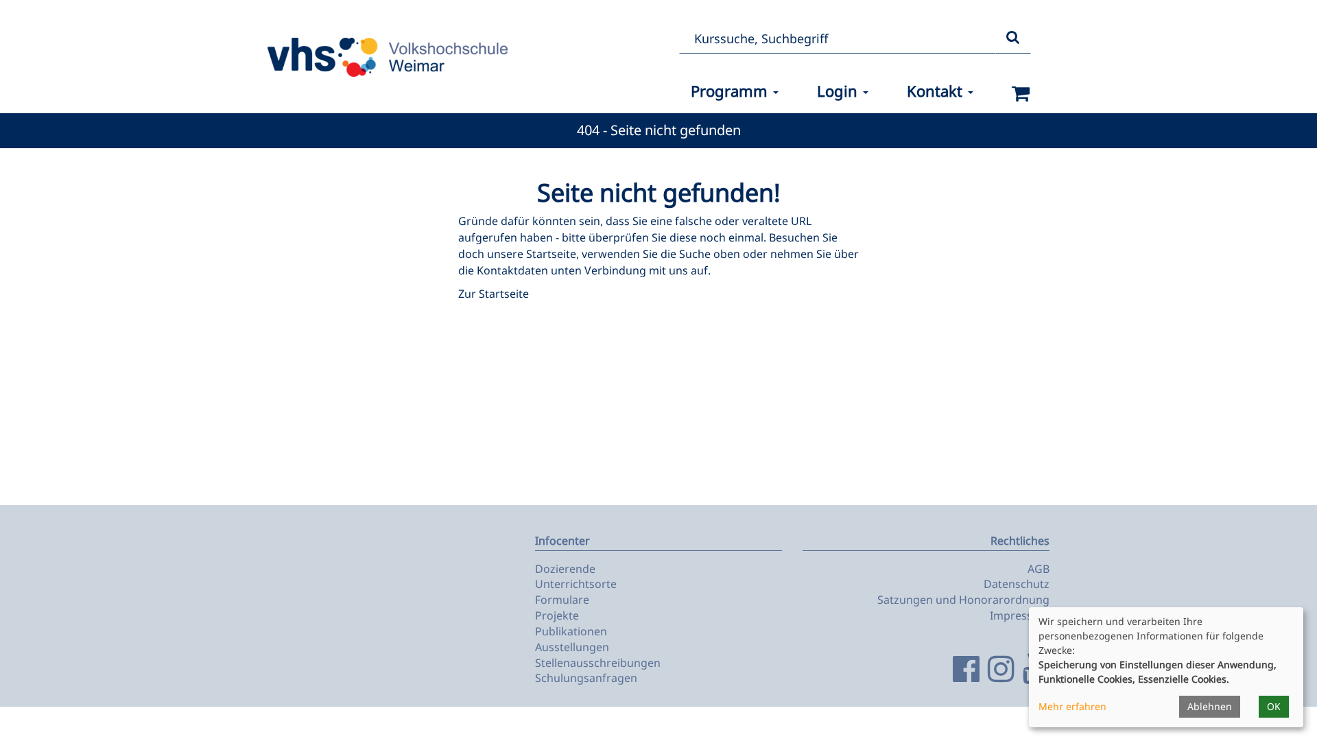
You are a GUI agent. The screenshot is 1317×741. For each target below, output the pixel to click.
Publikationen (571, 631)
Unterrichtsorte (576, 583)
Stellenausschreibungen (598, 662)
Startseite (551, 253)
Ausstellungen (572, 647)
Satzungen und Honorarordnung (963, 599)
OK (1274, 706)
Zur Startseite (493, 293)
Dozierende (565, 568)
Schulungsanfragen (586, 677)
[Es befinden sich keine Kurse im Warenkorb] (1021, 93)
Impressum (1019, 615)
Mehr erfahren (1072, 706)
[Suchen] (1013, 38)
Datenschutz (1016, 583)
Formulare (562, 599)
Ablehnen (1209, 706)
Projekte (557, 615)
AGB (1038, 568)
